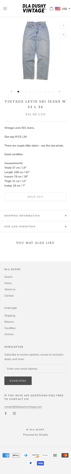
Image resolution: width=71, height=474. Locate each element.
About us (9, 289)
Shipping (9, 315)
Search (8, 277)
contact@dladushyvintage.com (23, 407)
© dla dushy (35, 429)
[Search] (45, 8)
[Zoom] (63, 25)
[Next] (59, 91)
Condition (10, 328)
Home (8, 283)
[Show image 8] (45, 91)
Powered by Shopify (35, 434)
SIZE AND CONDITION (20, 226)
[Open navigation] (5, 8)
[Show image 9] (49, 91)
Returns (9, 322)
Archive (9, 334)
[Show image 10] (53, 91)
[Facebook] (5, 413)
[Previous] (11, 91)
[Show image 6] (37, 91)
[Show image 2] (22, 91)
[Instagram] (14, 413)
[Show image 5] (33, 91)
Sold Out (36, 196)
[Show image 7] (41, 91)
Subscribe (18, 380)
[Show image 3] (26, 91)
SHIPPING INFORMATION (22, 215)
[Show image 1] (18, 91)
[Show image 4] (30, 91)
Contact (9, 295)
